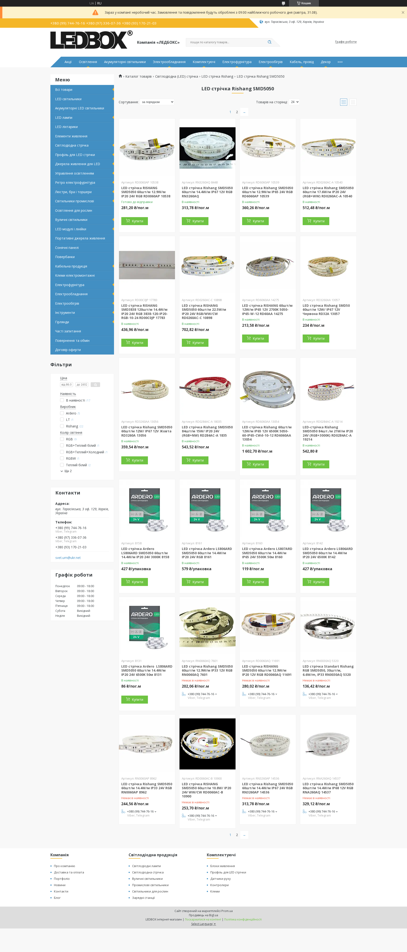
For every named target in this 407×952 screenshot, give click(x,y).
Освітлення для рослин (73, 210)
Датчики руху (220, 878)
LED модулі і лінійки (70, 229)
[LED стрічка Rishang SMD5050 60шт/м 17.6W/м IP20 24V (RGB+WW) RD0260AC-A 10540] (328, 148)
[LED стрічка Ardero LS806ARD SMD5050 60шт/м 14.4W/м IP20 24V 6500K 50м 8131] (147, 626)
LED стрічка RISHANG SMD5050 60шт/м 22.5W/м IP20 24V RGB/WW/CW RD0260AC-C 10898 (204, 311)
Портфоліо (62, 878)
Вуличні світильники (71, 219)
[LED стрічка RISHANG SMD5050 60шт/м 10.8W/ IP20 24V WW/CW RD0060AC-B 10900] (207, 744)
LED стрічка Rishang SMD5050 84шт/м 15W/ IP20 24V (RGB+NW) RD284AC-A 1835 (207, 431)
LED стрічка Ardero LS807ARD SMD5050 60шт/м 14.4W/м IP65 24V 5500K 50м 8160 (267, 552)
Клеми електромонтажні (75, 275)
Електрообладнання (71, 294)
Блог (57, 898)
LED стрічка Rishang (217, 76)
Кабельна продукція (71, 266)
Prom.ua (227, 911)
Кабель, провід (302, 62)
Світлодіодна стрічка (72, 145)
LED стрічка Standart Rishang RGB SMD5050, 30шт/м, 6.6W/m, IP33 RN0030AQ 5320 (328, 670)
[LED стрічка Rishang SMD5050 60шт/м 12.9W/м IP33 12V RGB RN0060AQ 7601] (207, 626)
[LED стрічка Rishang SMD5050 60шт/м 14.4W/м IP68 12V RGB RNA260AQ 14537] (328, 744)
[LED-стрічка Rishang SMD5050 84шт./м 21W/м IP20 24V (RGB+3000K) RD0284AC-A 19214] (328, 387)
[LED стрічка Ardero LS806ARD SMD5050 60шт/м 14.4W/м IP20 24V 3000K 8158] (147, 508)
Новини (59, 885)
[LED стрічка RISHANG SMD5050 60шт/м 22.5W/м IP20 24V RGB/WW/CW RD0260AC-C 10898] (207, 265)
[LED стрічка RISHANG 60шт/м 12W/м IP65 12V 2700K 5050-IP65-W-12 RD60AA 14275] (268, 265)
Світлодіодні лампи (146, 866)
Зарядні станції (143, 898)
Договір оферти (68, 349)
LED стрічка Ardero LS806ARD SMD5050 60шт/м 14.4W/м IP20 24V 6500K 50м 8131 (146, 670)
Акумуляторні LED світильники (79, 108)
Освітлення (88, 62)
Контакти (61, 891)
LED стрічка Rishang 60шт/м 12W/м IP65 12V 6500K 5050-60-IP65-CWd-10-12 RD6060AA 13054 (267, 433)
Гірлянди (62, 322)
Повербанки (65, 257)
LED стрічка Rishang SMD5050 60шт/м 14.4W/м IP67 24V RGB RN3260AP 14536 (267, 788)
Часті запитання (68, 331)
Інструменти (65, 312)
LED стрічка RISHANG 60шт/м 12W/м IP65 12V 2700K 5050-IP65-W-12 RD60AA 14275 (267, 309)
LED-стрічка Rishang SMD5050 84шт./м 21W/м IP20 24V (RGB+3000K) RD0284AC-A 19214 (328, 433)
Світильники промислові (74, 201)
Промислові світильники (150, 885)
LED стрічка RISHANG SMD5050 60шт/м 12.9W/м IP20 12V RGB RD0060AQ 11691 (267, 670)
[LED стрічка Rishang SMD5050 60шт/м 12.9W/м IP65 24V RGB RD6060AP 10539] (268, 148)
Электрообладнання (169, 62)
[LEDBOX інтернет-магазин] (91, 42)
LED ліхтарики (66, 126)
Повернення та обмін (72, 340)
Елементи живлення (71, 136)
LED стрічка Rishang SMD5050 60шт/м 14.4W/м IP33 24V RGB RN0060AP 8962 (146, 788)
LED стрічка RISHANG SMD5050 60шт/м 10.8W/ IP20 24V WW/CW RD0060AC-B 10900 (206, 790)
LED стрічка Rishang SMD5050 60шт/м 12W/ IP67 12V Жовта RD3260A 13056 (146, 431)
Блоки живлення (222, 866)
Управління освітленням (74, 173)
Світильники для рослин (150, 891)
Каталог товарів (138, 76)
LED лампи (63, 117)
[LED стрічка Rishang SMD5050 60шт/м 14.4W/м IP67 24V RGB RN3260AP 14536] (268, 744)
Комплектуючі (204, 62)
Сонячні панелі (67, 247)
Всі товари (63, 89)
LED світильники (68, 99)
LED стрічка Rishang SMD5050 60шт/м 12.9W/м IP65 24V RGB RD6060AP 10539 (267, 192)
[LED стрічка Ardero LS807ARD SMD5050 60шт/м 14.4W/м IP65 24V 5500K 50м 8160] (268, 508)
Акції (68, 62)
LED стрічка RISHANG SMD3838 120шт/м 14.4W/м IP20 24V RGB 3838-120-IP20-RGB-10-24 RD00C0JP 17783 (144, 311)
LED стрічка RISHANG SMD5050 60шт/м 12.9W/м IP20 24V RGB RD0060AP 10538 (145, 192)
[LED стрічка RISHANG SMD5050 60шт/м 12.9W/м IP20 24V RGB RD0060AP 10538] (147, 148)
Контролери (219, 885)
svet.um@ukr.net (68, 558)
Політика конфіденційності (243, 919)
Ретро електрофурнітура (75, 182)
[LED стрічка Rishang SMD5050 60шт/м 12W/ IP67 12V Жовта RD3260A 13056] (147, 387)
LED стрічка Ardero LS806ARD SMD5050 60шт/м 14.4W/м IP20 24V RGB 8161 (207, 552)
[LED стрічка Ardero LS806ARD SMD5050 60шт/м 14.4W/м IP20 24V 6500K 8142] (328, 508)
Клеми (215, 891)
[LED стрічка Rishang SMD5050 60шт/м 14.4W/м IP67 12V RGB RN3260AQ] (207, 148)
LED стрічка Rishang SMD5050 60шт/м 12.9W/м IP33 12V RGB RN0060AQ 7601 (207, 670)
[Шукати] (269, 42)
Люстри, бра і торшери (73, 192)
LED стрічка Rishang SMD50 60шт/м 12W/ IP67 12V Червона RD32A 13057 (326, 309)
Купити (137, 221)
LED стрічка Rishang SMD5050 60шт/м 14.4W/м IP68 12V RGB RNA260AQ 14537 (328, 788)
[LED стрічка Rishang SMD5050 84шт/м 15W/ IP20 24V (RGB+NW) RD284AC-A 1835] (207, 387)
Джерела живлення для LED (77, 164)
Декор (326, 62)
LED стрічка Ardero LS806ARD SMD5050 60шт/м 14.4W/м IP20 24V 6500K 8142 (328, 552)
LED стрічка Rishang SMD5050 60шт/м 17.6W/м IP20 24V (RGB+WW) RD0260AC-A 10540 (328, 192)
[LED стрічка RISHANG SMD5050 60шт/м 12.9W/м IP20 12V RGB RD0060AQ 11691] (268, 626)
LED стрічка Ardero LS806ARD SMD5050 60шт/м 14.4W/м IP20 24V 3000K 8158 (145, 552)
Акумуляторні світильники (125, 62)
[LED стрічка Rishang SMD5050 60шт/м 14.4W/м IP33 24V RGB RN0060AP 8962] (147, 744)
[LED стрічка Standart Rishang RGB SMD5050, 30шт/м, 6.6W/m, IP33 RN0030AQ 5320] (328, 626)
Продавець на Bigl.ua (203, 915)
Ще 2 (68, 471)
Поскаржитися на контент (203, 919)
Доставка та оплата (69, 872)
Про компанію (64, 866)
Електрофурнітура (237, 62)
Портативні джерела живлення (80, 238)
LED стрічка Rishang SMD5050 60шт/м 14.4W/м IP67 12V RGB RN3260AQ (207, 192)
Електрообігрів (271, 62)
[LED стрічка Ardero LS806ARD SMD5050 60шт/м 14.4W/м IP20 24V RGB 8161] (207, 508)
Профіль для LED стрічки (75, 154)
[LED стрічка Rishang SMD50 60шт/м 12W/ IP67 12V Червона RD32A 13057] (328, 265)
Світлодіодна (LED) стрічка (176, 76)
